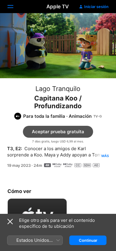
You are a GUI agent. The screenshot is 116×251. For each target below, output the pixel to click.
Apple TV (57, 7)
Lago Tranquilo (57, 88)
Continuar (88, 240)
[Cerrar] (10, 221)
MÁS (105, 156)
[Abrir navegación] (14, 6)
